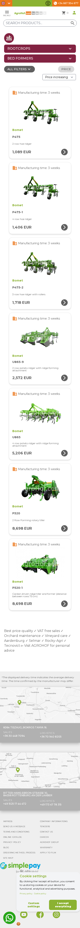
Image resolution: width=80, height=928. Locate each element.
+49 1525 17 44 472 (14, 803)
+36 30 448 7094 (14, 735)
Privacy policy (26, 893)
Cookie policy (40, 893)
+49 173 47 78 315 (51, 804)
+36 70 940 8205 (51, 736)
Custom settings (33, 905)
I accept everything (63, 905)
